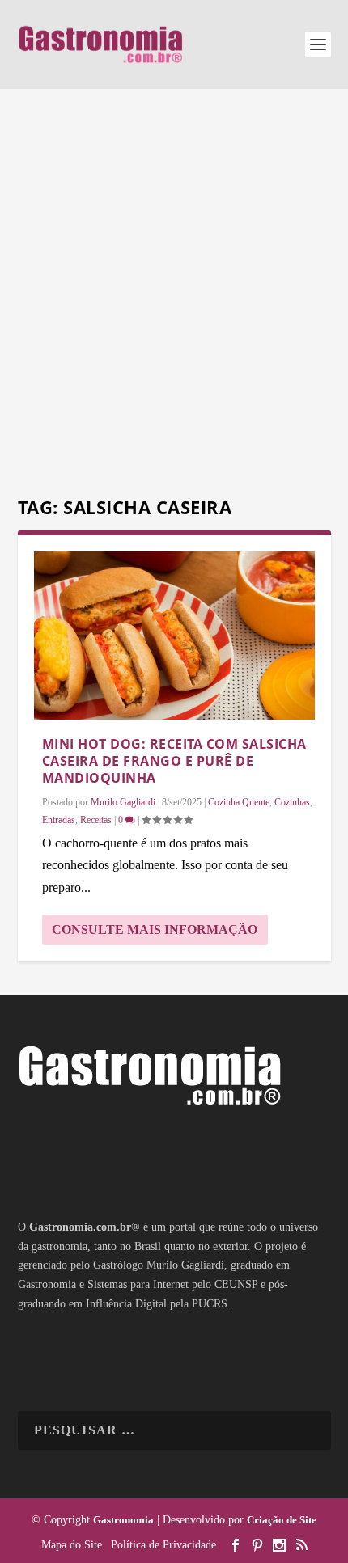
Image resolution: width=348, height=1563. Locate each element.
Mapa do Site (71, 1545)
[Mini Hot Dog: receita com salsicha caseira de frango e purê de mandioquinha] (174, 635)
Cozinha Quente (238, 802)
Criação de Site (281, 1520)
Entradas (58, 820)
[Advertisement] (174, 295)
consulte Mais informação (154, 929)
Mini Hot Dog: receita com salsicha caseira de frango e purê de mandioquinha (174, 761)
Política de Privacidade (163, 1545)
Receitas (96, 820)
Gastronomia (123, 1520)
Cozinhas (292, 802)
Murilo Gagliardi (123, 802)
